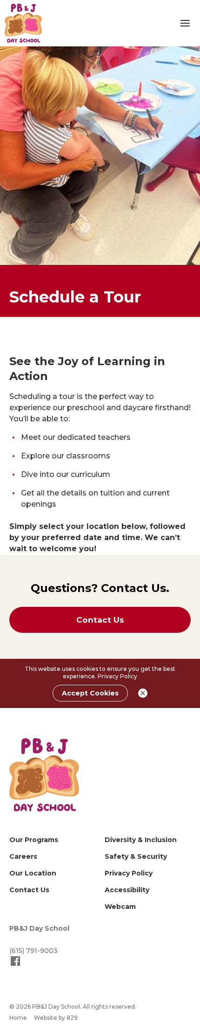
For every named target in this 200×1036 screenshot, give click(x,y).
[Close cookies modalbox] (142, 693)
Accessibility (127, 890)
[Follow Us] (15, 965)
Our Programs (33, 839)
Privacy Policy (117, 676)
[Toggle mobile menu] (185, 23)
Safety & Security (136, 856)
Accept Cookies (90, 693)
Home (18, 1017)
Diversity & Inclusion (141, 839)
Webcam (120, 906)
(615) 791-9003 (33, 950)
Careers (23, 856)
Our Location (32, 873)
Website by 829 (56, 1017)
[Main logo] (44, 774)
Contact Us (29, 890)
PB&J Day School (39, 928)
